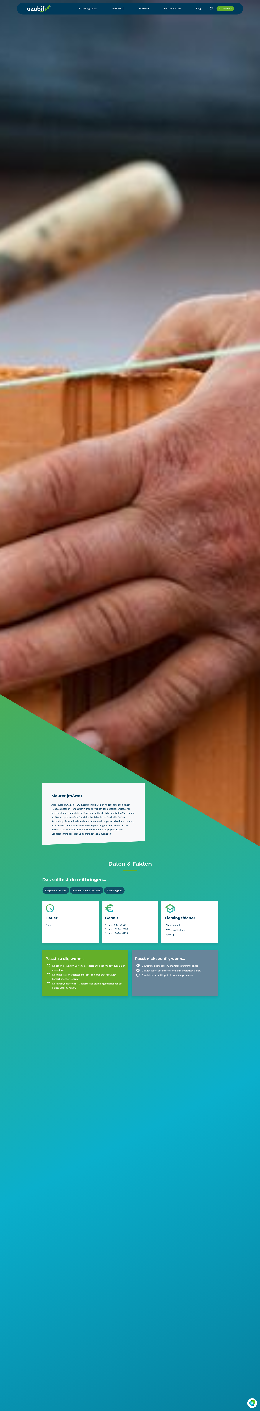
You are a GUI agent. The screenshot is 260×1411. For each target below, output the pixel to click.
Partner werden (172, 8)
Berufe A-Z (118, 8)
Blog (198, 8)
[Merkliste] (211, 8)
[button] (225, 8)
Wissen (143, 8)
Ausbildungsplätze (87, 8)
